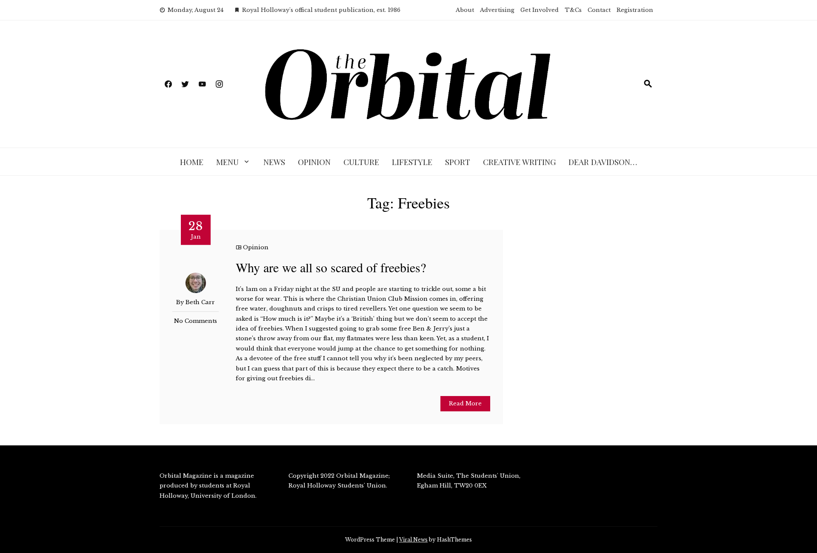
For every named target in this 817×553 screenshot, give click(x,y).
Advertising (497, 10)
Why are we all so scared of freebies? (331, 267)
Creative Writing (519, 161)
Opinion (314, 161)
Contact (599, 10)
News (274, 161)
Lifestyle (412, 161)
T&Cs (573, 10)
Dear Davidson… (602, 161)
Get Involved (539, 10)
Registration (635, 10)
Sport (457, 161)
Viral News (413, 539)
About (465, 10)
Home (191, 161)
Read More (465, 403)
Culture (361, 161)
